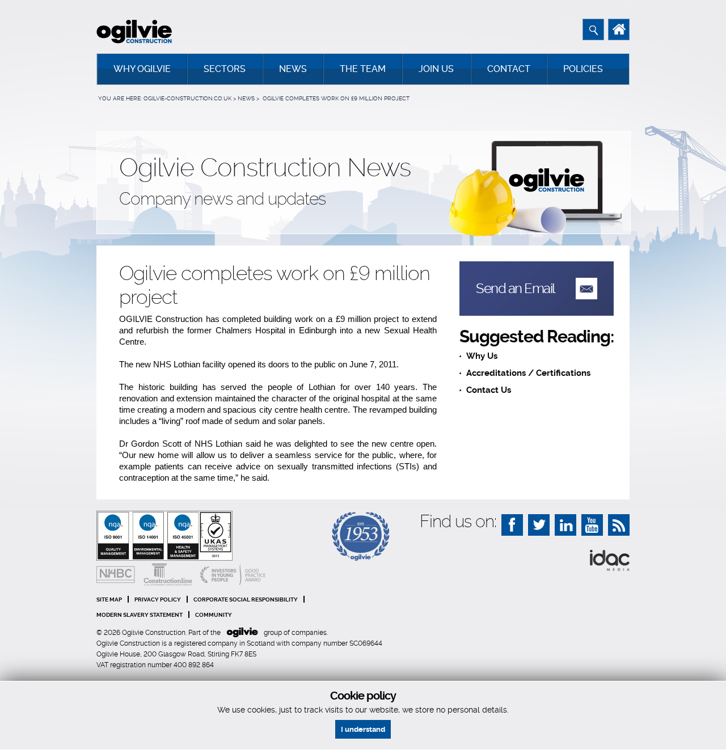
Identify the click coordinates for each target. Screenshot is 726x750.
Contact (508, 68)
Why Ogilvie (142, 68)
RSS (619, 525)
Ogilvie (242, 633)
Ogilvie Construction (134, 32)
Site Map (109, 600)
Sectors (225, 68)
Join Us (436, 68)
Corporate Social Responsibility (245, 600)
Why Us (481, 356)
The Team (363, 68)
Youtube (592, 525)
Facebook (512, 525)
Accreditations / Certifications (528, 373)
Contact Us (488, 390)
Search (593, 29)
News (293, 68)
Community (213, 615)
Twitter (539, 525)
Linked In (565, 525)
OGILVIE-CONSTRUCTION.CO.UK (187, 98)
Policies (583, 68)
